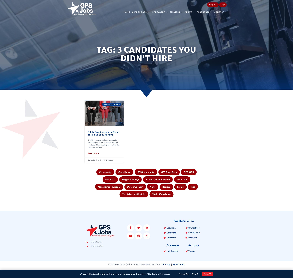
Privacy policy (184, 274)
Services (175, 12)
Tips (193, 186)
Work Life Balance (161, 194)
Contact (219, 12)
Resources (203, 12)
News (152, 186)
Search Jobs (139, 12)
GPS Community (145, 172)
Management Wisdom (109, 186)
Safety (180, 186)
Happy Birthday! (130, 179)
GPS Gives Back (169, 172)
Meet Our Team (135, 186)
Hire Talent (158, 12)
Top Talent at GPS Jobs (133, 194)
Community (105, 172)
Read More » (93, 153)
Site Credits (179, 264)
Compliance (124, 172)
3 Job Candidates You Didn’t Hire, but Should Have (103, 133)
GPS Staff (110, 179)
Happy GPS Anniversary (158, 179)
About (188, 12)
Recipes (166, 186)
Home (127, 12)
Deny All (195, 274)
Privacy (166, 264)
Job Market (182, 179)
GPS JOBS (189, 172)
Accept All (207, 274)
